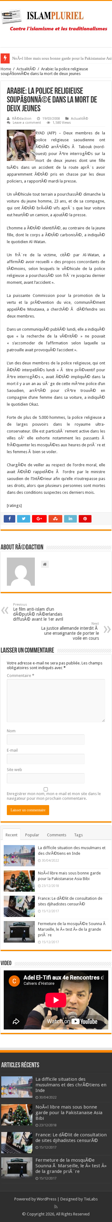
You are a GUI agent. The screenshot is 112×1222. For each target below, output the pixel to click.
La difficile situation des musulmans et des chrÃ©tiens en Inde (70, 1084)
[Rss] (56, 1206)
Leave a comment (27, 123)
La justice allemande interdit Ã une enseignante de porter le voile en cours (70, 631)
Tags (78, 835)
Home (6, 69)
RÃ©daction (21, 119)
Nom (11, 731)
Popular (32, 835)
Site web (14, 769)
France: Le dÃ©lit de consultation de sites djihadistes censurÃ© (71, 1137)
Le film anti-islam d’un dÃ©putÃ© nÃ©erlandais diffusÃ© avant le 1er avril (38, 612)
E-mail (12, 750)
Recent (11, 835)
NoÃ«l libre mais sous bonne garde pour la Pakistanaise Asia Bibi (68, 1112)
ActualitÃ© (26, 69)
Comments (56, 835)
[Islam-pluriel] (56, 22)
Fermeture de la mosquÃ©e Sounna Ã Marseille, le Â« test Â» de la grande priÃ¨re (72, 929)
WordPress (46, 1199)
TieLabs (91, 1199)
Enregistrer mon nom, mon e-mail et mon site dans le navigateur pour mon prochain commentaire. (54, 796)
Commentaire (20, 675)
